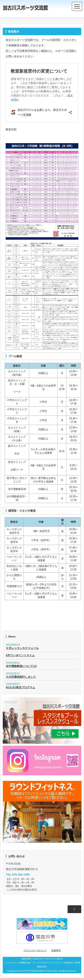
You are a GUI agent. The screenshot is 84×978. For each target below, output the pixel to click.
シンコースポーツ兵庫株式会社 (17, 963)
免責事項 (56, 950)
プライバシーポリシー (35, 950)
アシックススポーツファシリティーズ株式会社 (52, 963)
